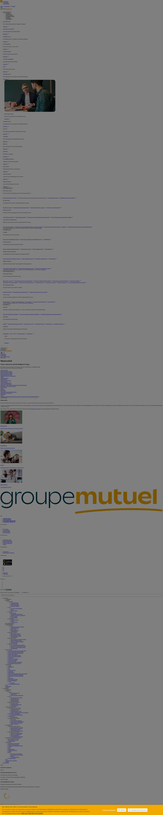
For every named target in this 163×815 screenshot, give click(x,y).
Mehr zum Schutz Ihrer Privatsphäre (32, 813)
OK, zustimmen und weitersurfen (137, 810)
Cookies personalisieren (109, 810)
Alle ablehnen (121, 810)
